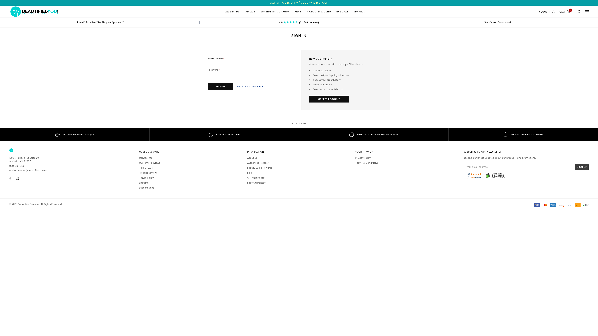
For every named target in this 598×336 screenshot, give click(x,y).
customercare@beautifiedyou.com (29, 170)
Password (214, 70)
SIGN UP (582, 167)
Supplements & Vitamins (275, 11)
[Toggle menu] (587, 11)
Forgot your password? (250, 86)
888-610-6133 (16, 166)
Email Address (216, 58)
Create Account (329, 99)
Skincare (249, 11)
